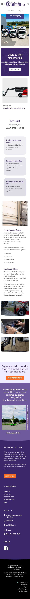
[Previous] (3, 95)
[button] (2, 4)
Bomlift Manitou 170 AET (14, 108)
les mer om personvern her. (15, 576)
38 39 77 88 (9, 521)
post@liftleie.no (11, 525)
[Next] (27, 95)
